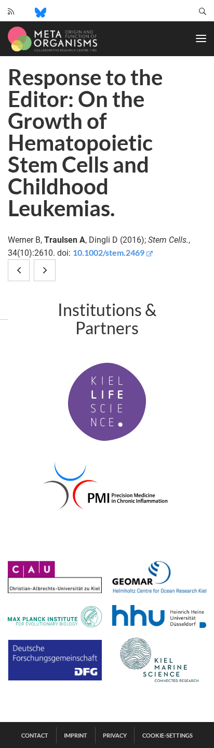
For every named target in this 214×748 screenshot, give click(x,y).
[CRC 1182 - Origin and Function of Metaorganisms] (52, 39)
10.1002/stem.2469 (108, 252)
